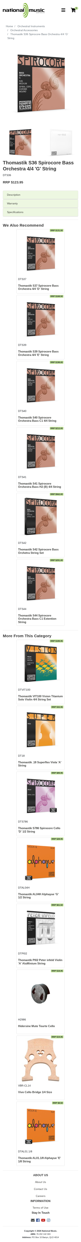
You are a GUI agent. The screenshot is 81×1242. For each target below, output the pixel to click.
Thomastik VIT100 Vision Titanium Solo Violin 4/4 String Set (40, 698)
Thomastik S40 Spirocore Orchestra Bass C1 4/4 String (37, 419)
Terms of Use (40, 1207)
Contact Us (40, 1188)
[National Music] (23, 10)
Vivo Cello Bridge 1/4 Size (35, 1092)
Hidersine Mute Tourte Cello (36, 1026)
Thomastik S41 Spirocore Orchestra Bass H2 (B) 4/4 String (39, 485)
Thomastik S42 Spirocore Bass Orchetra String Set (38, 551)
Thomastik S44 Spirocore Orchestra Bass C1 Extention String (37, 619)
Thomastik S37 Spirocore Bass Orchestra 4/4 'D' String (38, 287)
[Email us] (33, 1220)
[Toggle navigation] (63, 10)
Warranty (12, 203)
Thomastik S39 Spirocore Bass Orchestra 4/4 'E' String (38, 353)
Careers (40, 1195)
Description (13, 194)
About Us (40, 1182)
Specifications (15, 212)
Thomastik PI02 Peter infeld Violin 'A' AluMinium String (40, 962)
